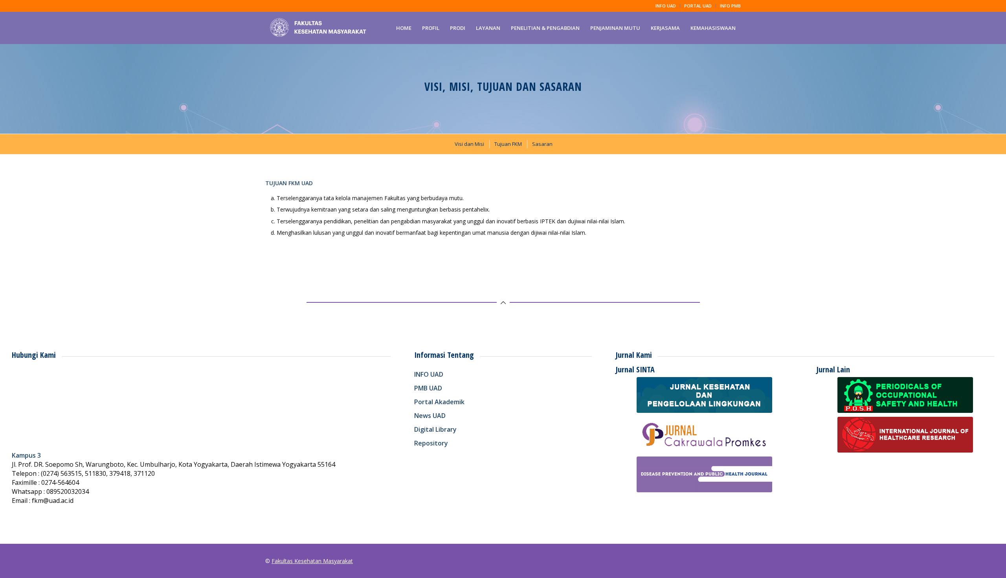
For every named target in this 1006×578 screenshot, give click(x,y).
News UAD (430, 415)
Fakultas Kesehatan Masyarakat (312, 561)
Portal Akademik (439, 402)
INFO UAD (665, 6)
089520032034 (67, 491)
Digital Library (435, 429)
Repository (431, 443)
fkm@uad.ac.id (52, 500)
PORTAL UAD (698, 6)
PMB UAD (428, 388)
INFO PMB (730, 6)
